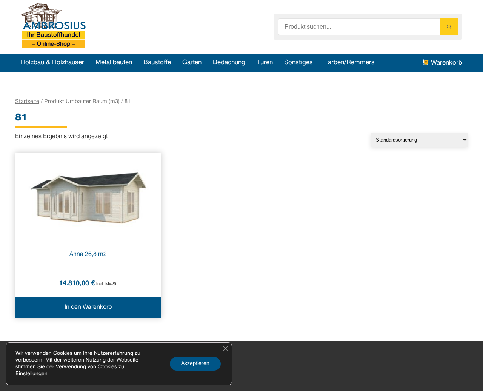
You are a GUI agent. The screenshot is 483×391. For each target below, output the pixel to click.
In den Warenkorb (88, 307)
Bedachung (229, 62)
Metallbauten (113, 62)
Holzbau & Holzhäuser (52, 62)
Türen (265, 62)
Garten (192, 62)
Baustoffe (157, 62)
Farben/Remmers (349, 62)
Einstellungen (31, 373)
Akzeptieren (195, 363)
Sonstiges (298, 62)
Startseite (27, 101)
